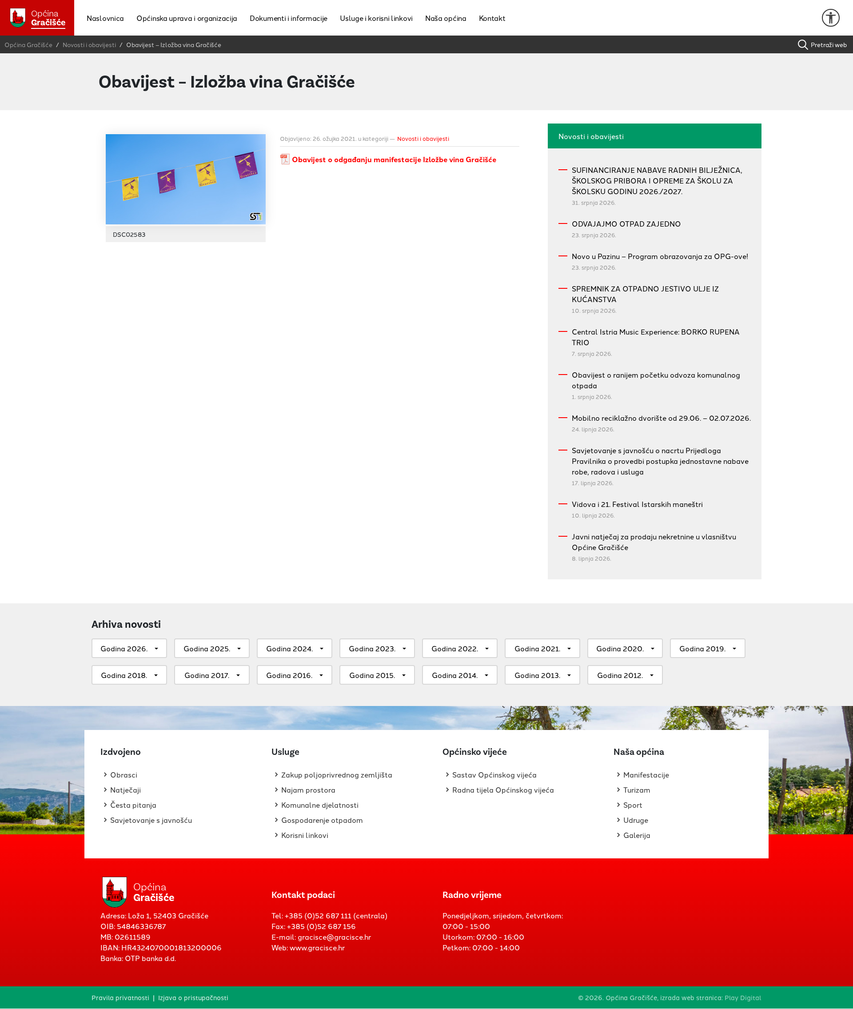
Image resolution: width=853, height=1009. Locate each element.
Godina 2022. (454, 648)
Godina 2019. (702, 648)
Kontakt (492, 18)
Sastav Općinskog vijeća (494, 774)
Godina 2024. (289, 648)
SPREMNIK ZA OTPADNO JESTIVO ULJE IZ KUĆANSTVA (645, 293)
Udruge (635, 820)
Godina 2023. (372, 648)
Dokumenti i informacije (288, 18)
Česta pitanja (133, 805)
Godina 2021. (537, 648)
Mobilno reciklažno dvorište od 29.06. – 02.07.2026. (661, 418)
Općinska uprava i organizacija (186, 18)
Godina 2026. (123, 648)
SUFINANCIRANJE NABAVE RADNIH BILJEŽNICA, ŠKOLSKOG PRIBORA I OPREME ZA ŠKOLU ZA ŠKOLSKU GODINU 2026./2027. (657, 180)
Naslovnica (105, 18)
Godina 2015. (372, 675)
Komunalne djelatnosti (320, 805)
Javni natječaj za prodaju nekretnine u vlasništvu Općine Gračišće (654, 541)
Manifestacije (646, 774)
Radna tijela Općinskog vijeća (503, 789)
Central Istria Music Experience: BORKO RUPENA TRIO (656, 337)
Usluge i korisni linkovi (376, 18)
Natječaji (125, 789)
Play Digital (743, 997)
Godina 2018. (124, 675)
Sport (632, 805)
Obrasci (123, 774)
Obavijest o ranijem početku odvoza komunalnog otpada (656, 380)
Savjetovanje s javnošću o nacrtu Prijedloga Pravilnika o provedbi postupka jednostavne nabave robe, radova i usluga (660, 460)
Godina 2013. (537, 675)
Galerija (636, 835)
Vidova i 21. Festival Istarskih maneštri (637, 504)
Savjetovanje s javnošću (151, 820)
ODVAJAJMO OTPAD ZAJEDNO (626, 223)
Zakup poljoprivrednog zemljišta (336, 774)
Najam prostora (308, 789)
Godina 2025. (206, 648)
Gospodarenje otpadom (322, 820)
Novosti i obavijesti (423, 138)
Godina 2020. (620, 648)
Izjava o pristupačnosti (193, 997)
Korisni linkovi (304, 835)
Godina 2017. (206, 675)
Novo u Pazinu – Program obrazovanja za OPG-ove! (660, 256)
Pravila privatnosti (120, 997)
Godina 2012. (620, 675)
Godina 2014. (455, 675)
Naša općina (445, 18)
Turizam (636, 789)
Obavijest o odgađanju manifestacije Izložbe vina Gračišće (394, 159)
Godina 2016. (289, 675)
